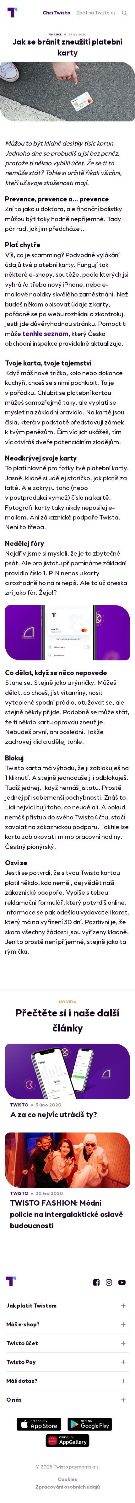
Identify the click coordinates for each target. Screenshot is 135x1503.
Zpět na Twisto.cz (96, 12)
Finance (55, 34)
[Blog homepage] (12, 13)
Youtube (122, 1282)
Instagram (109, 1282)
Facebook (96, 1282)
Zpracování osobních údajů (67, 1487)
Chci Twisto (56, 12)
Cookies (67, 1479)
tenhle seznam (45, 333)
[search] (124, 12)
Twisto (19, 1105)
